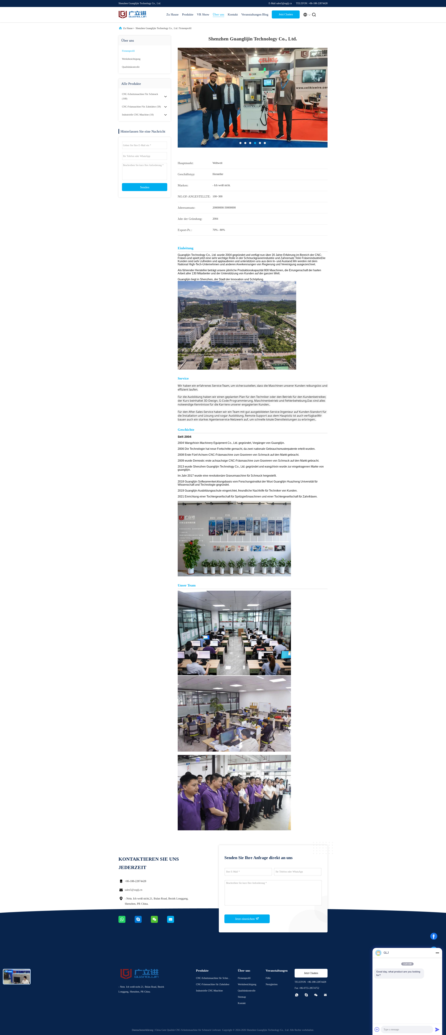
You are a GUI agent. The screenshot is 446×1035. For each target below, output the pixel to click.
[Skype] (143, 922)
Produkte (187, 14)
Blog (265, 14)
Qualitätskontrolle (131, 67)
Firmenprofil (128, 51)
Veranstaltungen (250, 14)
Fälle (268, 978)
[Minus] (437, 953)
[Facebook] (434, 937)
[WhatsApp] (126, 922)
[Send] (437, 1029)
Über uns (218, 14)
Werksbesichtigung (131, 59)
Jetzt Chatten (286, 14)
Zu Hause (172, 14)
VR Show (203, 14)
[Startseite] (132, 14)
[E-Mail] (175, 922)
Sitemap (242, 997)
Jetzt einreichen (245, 919)
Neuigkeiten (272, 984)
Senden (144, 187)
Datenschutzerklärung (142, 1030)
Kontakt (233, 14)
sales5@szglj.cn (133, 889)
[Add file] (377, 1029)
